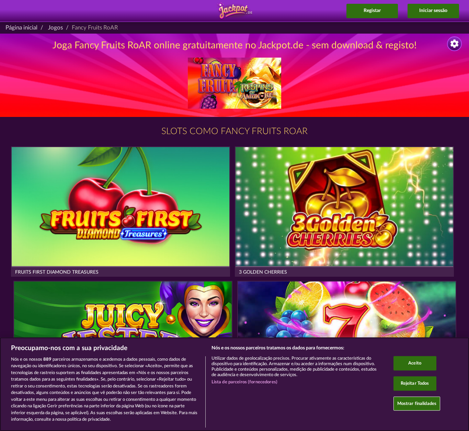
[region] (234, 384)
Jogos (55, 28)
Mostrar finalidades (416, 403)
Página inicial (21, 28)
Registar (372, 10)
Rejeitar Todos (415, 383)
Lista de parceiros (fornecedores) (244, 382)
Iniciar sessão (433, 10)
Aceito (414, 363)
